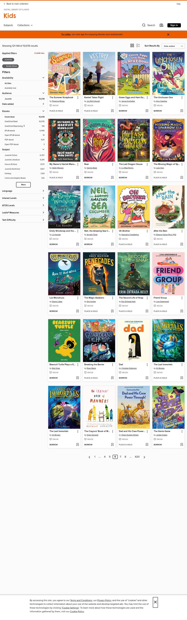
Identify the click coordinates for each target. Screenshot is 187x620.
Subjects (8, 25)
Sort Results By (152, 45)
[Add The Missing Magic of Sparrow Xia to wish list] (181, 178)
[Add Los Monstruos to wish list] (77, 311)
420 (137, 456)
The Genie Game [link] (162, 431)
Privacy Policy (104, 600)
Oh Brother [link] (124, 231)
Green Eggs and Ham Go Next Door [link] (132, 97)
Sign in (174, 25)
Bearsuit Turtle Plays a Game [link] (63, 364)
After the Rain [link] (160, 231)
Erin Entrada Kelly (128, 301)
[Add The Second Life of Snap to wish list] (147, 311)
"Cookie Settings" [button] (70, 607)
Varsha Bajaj (92, 168)
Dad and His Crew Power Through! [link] (132, 431)
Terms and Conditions (81, 600)
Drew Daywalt (92, 435)
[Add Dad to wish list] (147, 378)
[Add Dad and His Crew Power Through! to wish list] (147, 445)
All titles (8, 83)
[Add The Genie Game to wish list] (181, 445)
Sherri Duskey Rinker (129, 435)
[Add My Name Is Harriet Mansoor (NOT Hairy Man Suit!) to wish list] (77, 178)
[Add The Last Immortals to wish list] (181, 378)
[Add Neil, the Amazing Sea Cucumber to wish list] (112, 244)
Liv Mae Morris (127, 168)
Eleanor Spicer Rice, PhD (166, 235)
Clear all (39, 53)
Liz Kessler (56, 235)
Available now (10, 88)
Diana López (57, 301)
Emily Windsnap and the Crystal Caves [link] (63, 231)
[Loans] (161, 26)
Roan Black (91, 368)
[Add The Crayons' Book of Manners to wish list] (112, 445)
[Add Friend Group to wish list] (181, 311)
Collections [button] (24, 25)
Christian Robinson (129, 368)
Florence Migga (58, 101)
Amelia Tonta (92, 235)
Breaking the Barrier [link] (94, 364)
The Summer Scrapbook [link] (61, 97)
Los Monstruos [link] (57, 298)
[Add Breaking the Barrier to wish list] (112, 378)
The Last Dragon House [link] (130, 164)
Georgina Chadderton (130, 235)
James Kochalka (128, 101)
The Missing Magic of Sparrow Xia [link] (167, 164)
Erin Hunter (91, 301)
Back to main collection (17, 4)
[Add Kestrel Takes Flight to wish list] (112, 111)
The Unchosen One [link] (163, 97)
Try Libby (66, 34)
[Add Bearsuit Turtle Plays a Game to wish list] (77, 378)
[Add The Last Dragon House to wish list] (147, 178)
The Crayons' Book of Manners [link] (97, 431)
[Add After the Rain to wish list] (181, 244)
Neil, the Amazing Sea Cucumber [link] (97, 231)
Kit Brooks (160, 368)
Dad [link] (121, 364)
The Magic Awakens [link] (94, 298)
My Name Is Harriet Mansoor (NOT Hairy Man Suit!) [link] (63, 164)
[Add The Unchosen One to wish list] (181, 111)
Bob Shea (56, 368)
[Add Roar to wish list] (112, 178)
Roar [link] (86, 164)
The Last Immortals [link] (163, 364)
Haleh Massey (58, 168)
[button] (148, 26)
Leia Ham (160, 168)
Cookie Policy (77, 611)
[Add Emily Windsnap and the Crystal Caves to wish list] (77, 244)
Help (178, 4)
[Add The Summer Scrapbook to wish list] (77, 111)
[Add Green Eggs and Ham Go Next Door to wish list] (147, 111)
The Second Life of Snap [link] (131, 298)
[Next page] (144, 457)
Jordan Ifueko (161, 435)
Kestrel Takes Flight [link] (94, 97)
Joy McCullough (93, 101)
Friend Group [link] (160, 298)
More (23, 184)
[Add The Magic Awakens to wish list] (112, 311)
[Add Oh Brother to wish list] (147, 244)
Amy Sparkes (161, 101)
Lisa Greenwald (162, 301)
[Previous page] (89, 457)
